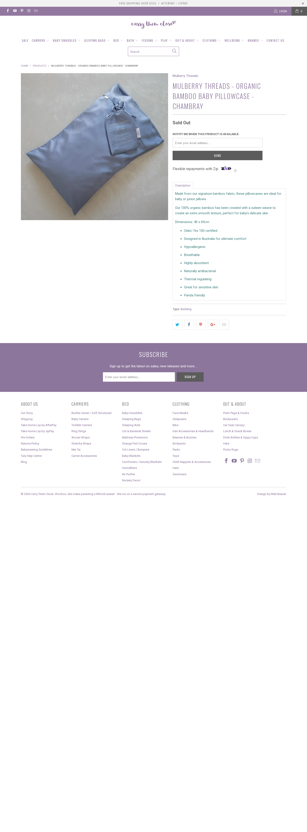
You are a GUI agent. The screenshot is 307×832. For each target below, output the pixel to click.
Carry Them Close (42, 494)
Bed (116, 40)
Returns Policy (30, 443)
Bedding (185, 309)
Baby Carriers (80, 419)
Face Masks (180, 413)
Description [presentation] (182, 185)
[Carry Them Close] (153, 25)
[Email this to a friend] (224, 325)
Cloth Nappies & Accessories (192, 462)
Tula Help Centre (31, 456)
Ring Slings (78, 431)
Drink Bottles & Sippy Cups (240, 437)
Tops (176, 456)
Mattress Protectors (135, 437)
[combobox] (153, 51)
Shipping (27, 419)
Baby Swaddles (65, 40)
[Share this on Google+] (212, 325)
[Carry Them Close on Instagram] (29, 11)
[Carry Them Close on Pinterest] (22, 11)
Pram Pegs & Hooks (236, 413)
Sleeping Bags (95, 40)
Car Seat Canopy (234, 425)
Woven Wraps (80, 437)
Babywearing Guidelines (36, 449)
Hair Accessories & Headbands (193, 431)
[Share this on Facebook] (189, 325)
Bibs (175, 425)
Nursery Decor (131, 480)
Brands (254, 40)
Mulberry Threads (185, 76)
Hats (176, 468)
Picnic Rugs (230, 449)
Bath (131, 40)
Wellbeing (233, 40)
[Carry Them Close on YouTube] (14, 11)
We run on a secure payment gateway (141, 494)
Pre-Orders (28, 437)
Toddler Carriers (81, 425)
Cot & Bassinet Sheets (136, 431)
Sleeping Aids (131, 425)
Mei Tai (75, 449)
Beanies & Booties (184, 437)
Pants (176, 449)
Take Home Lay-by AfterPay (38, 425)
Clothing (210, 40)
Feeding (148, 40)
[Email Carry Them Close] (36, 11)
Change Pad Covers (134, 443)
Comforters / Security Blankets (142, 462)
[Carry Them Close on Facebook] (7, 11)
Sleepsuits (179, 419)
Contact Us (275, 40)
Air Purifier (128, 474)
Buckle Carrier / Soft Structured (91, 413)
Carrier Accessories (84, 456)
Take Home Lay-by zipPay (37, 431)
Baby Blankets (131, 456)
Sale (25, 40)
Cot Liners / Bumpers (135, 449)
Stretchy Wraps (81, 443)
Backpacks (230, 419)
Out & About (185, 40)
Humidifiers (129, 468)
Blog (24, 462)
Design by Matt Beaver (271, 494)
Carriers (39, 40)
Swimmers (179, 474)
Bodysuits (179, 443)
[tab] (183, 185)
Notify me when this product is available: (206, 134)
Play (165, 40)
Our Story (27, 413)
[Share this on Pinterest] (201, 325)
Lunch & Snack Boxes (237, 431)
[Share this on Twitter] (177, 325)
